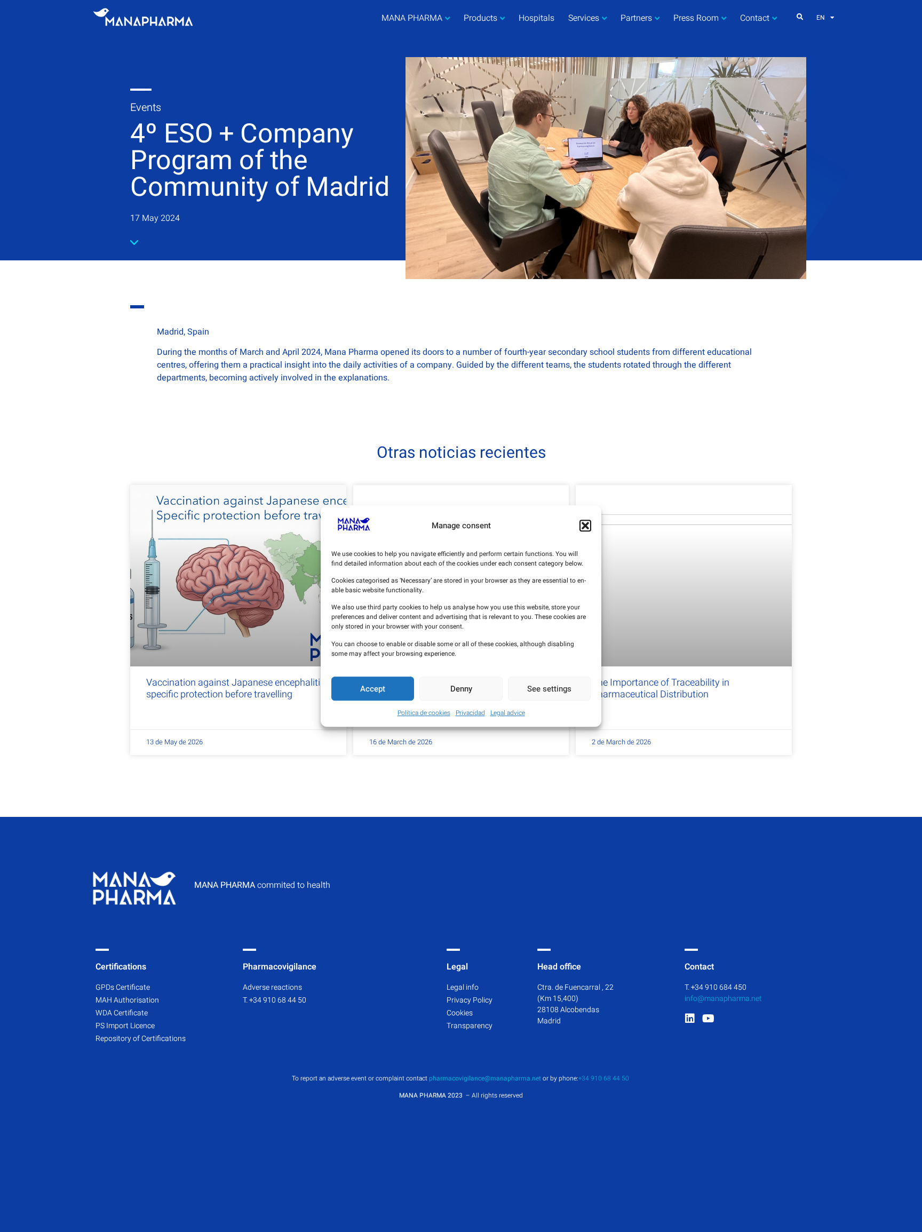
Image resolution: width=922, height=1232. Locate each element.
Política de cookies (424, 713)
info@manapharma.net (723, 998)
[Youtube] (708, 1018)
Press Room (696, 18)
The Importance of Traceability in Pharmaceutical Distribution (660, 688)
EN (820, 17)
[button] (585, 525)
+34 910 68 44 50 (604, 1078)
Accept (372, 689)
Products (480, 18)
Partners (636, 18)
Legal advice (507, 713)
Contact (754, 18)
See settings (549, 689)
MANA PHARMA (411, 18)
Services (583, 18)
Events (145, 107)
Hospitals (536, 18)
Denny (461, 689)
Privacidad (470, 713)
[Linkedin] (690, 1018)
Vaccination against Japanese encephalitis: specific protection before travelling (236, 688)
